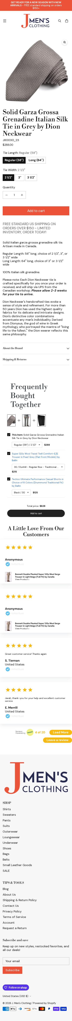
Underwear (10, 843)
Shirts (7, 809)
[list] (36, 71)
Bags (6, 854)
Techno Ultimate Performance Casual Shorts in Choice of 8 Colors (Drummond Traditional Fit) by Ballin (37, 482)
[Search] (59, 21)
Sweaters (9, 815)
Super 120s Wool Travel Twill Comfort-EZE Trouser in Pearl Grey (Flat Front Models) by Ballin (36, 457)
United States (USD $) (15, 996)
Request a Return (15, 928)
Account (9, 923)
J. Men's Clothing (21, 1003)
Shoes (7, 848)
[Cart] (67, 21)
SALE (6, 871)
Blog (6, 889)
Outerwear (10, 832)
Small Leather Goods (17, 865)
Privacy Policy (12, 911)
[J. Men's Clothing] (35, 21)
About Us (9, 895)
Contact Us (11, 906)
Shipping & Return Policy (20, 900)
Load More (60, 732)
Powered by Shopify (44, 1003)
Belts (6, 860)
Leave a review (57, 740)
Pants (7, 820)
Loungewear (11, 837)
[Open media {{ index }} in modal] (36, 71)
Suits (6, 826)
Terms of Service (14, 917)
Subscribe (12, 970)
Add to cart (36, 211)
